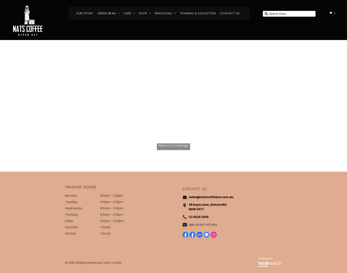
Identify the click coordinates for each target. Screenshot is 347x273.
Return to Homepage (173, 145)
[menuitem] (86, 13)
